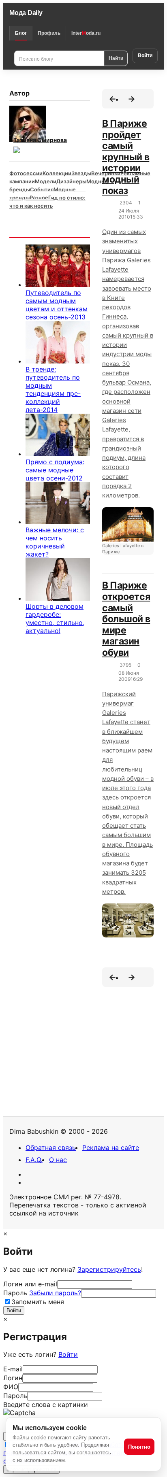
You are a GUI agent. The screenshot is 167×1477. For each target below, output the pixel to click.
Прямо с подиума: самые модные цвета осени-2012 (55, 470)
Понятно (139, 1447)
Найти (116, 58)
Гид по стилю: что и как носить (47, 201)
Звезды (81, 173)
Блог (21, 33)
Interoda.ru (86, 33)
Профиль (49, 33)
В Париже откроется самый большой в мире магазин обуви (126, 619)
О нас (58, 1160)
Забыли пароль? (55, 1293)
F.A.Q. (34, 1160)
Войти (145, 55)
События (42, 189)
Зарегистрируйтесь (109, 1269)
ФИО (10, 1387)
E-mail (13, 1369)
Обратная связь (51, 1147)
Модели (45, 181)
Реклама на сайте (110, 1147)
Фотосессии (26, 173)
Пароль (42, 1293)
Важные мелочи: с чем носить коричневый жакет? (55, 542)
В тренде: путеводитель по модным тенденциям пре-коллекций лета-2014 (53, 389)
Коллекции (57, 173)
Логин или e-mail (30, 1284)
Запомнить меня (37, 1302)
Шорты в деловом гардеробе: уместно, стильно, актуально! (55, 618)
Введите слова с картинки (45, 1404)
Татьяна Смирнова (40, 139)
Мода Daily (26, 12)
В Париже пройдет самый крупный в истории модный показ (125, 157)
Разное (39, 197)
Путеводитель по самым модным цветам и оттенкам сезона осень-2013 (57, 305)
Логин (12, 1378)
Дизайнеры (71, 181)
